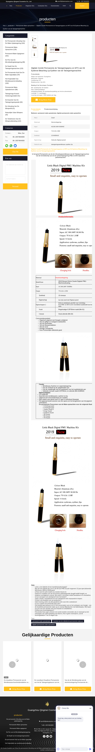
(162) (15, 42)
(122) (13, 120)
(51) (12, 95)
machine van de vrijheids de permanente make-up (68, 621)
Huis (11, 5)
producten (11, 25)
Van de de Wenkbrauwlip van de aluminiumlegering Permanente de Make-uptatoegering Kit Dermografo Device (76, 681)
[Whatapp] (11, 146)
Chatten (82, 5)
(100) (13, 81)
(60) (14, 101)
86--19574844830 (83, 1)
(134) (14, 74)
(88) (11, 88)
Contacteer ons (42, 5)
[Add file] (58, 749)
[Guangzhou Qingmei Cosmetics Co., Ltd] (7, 6)
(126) (11, 48)
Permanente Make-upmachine (25, 25)
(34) (14, 114)
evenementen (55, 5)
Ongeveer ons (30, 5)
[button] (12, 664)
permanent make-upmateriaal (41, 621)
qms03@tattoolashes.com (65, 1)
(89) (15, 61)
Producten (19, 5)
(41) (12, 107)
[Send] (90, 749)
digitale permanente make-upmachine (43, 624)
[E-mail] (15, 145)
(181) (14, 55)
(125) (14, 67)
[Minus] (90, 708)
